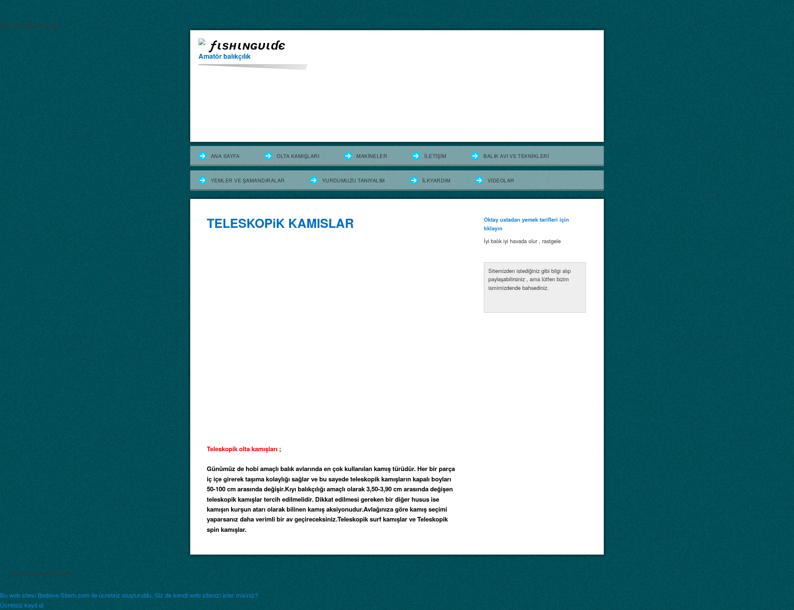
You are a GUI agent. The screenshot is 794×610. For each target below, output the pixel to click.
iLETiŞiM (435, 155)
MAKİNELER (371, 155)
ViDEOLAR (501, 180)
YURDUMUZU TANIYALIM (353, 180)
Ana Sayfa (225, 155)
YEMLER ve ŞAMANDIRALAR (248, 180)
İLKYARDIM (436, 180)
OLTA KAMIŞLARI (298, 155)
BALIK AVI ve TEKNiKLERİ (516, 155)
